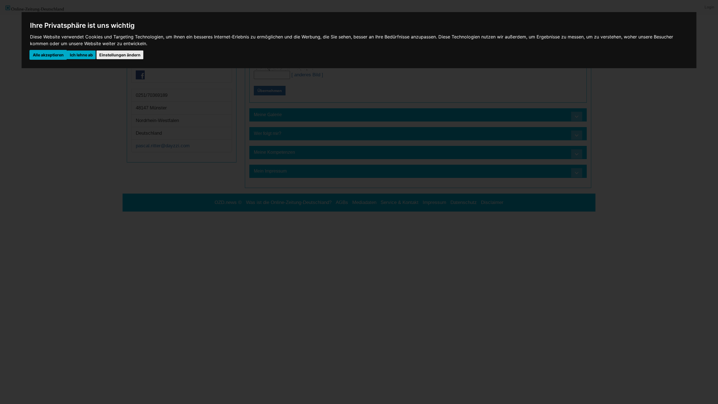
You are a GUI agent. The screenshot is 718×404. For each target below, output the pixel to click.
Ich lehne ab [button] (81, 54)
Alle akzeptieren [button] (48, 54)
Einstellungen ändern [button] (120, 54)
